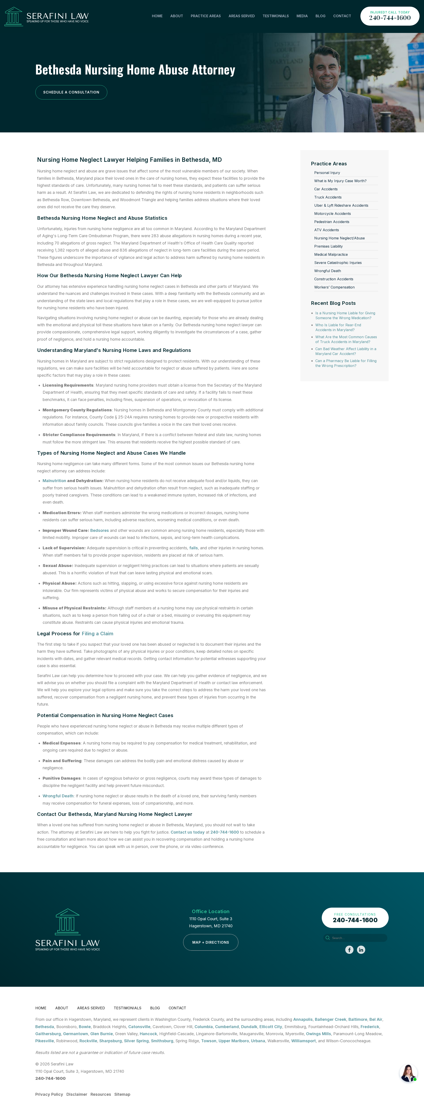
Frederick (370, 1026)
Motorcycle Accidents (332, 213)
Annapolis (303, 1019)
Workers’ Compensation (334, 287)
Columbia (204, 1026)
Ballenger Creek (330, 1019)
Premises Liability (328, 246)
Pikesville (44, 1040)
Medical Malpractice (331, 254)
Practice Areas (206, 16)
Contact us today (188, 832)
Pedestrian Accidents (331, 221)
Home (157, 16)
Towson (208, 1040)
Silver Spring (136, 1040)
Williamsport (303, 1040)
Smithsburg (162, 1040)
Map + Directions (210, 942)
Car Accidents (326, 189)
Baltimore (357, 1019)
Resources (101, 1094)
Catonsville (139, 1026)
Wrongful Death (58, 796)
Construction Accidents (333, 279)
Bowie (85, 1026)
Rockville (88, 1040)
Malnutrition (54, 480)
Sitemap (122, 1094)
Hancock (148, 1033)
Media (302, 16)
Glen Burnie (101, 1033)
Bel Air (375, 1019)
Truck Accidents (328, 197)
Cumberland (227, 1026)
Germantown (75, 1033)
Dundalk (249, 1026)
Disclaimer (76, 1094)
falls (193, 548)
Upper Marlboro (234, 1040)
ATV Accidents (326, 230)
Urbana (258, 1040)
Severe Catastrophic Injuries (338, 262)
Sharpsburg (110, 1040)
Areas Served (242, 16)
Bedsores (99, 530)
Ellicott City (270, 1026)
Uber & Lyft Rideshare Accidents (341, 205)
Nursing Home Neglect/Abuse (339, 238)
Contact (342, 16)
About (176, 16)
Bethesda (44, 1026)
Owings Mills (318, 1033)
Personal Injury (327, 172)
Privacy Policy (49, 1094)
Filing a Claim (97, 633)
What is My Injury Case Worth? (340, 181)
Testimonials (276, 16)
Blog (321, 16)
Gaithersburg (48, 1033)
